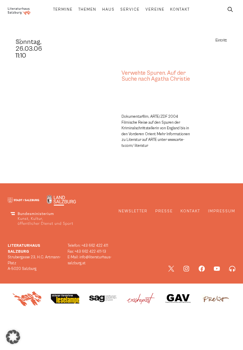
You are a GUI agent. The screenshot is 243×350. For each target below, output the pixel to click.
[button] (13, 337)
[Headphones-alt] (232, 268)
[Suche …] (230, 9)
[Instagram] (186, 268)
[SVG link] (19, 11)
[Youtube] (217, 268)
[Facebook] (202, 268)
